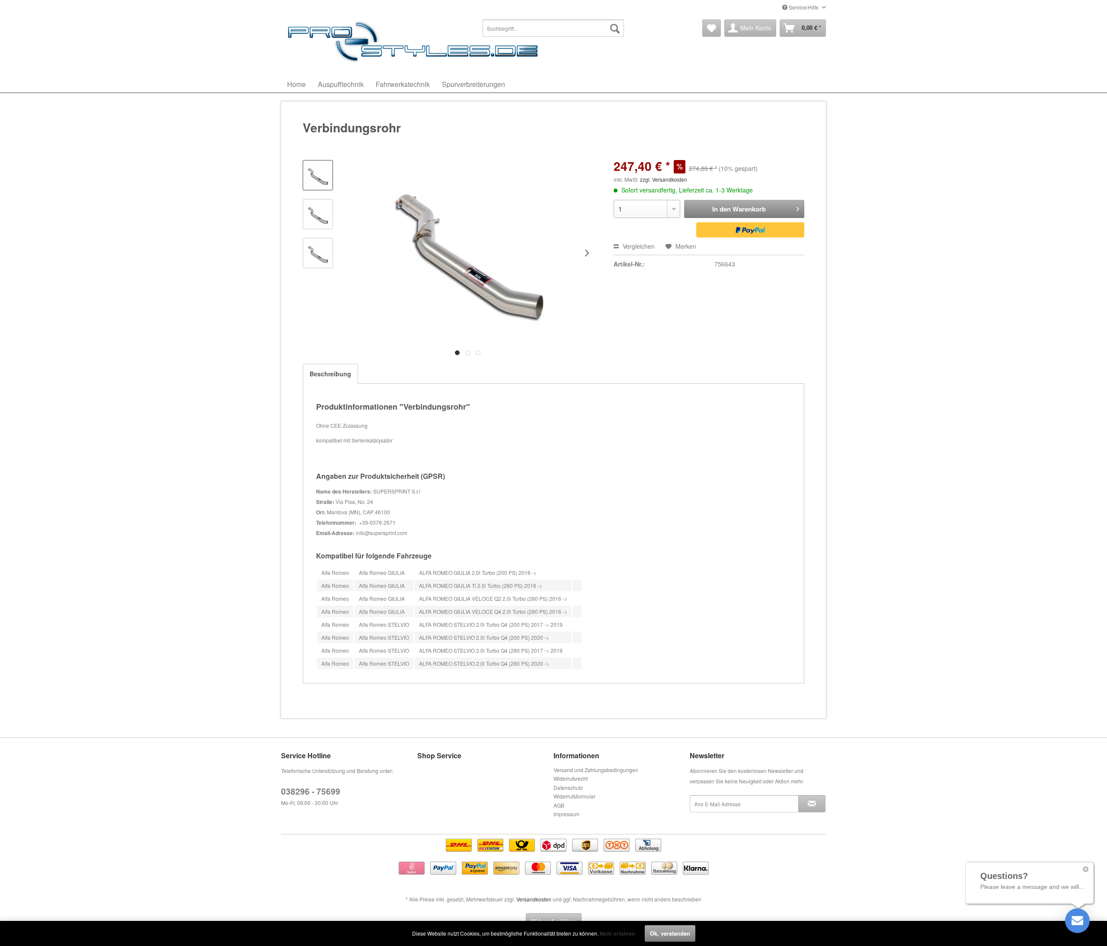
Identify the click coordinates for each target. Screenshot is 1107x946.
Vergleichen (638, 246)
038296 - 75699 (310, 791)
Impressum (566, 814)
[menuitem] (553, 28)
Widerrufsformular (574, 796)
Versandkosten (533, 899)
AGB (559, 805)
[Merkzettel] (711, 28)
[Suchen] (615, 28)
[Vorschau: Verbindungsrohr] (318, 175)
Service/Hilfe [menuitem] (803, 7)
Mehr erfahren (617, 933)
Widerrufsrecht (571, 778)
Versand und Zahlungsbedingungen (596, 769)
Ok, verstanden (670, 933)
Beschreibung (330, 373)
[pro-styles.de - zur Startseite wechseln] (415, 41)
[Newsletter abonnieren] (811, 803)
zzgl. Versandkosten (663, 179)
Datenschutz (568, 787)
